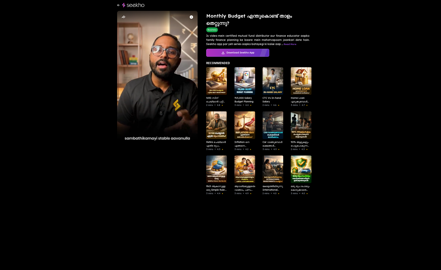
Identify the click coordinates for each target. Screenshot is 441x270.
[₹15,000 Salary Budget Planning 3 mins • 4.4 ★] (243, 81)
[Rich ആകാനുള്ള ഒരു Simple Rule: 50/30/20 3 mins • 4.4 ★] (215, 169)
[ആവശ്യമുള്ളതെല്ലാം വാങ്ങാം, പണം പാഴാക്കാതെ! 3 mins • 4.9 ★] (243, 169)
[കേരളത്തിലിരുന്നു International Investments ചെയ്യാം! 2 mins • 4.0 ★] (272, 169)
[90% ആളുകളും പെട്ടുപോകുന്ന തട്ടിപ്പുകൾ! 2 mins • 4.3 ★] (300, 125)
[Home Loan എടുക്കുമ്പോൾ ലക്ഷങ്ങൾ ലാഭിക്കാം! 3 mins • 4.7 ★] (300, 81)
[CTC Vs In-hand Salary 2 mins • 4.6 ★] (272, 81)
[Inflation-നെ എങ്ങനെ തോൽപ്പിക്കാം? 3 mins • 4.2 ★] (243, 125)
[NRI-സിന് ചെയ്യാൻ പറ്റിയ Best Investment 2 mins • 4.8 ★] (215, 81)
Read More (290, 44)
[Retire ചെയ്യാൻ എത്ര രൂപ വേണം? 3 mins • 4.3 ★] (215, 125)
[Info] (191, 17)
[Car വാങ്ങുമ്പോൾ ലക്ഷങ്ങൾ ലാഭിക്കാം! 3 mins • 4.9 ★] (272, 125)
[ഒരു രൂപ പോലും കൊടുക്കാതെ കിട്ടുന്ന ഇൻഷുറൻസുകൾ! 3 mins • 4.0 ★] (300, 169)
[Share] (123, 17)
